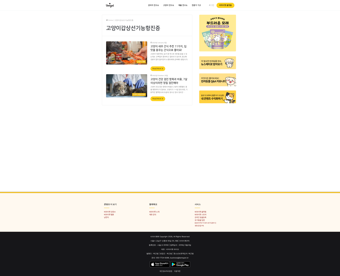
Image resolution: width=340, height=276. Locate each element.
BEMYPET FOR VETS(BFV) (205, 223)
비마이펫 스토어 (200, 215)
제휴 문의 (152, 215)
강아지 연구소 (153, 5)
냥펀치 (106, 217)
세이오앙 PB (199, 226)
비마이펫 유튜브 (110, 212)
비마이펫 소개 (154, 212)
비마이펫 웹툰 (109, 215)
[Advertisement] (217, 145)
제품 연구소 (183, 5)
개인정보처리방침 (166, 271)
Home (110, 20)
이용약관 (177, 271)
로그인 (211, 5)
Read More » (157, 69)
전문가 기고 (196, 5)
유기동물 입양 (200, 220)
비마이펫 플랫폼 (225, 5)
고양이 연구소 (168, 5)
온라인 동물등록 (200, 217)
